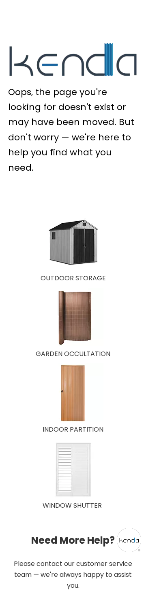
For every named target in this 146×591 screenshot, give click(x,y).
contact (49, 563)
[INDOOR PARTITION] (73, 393)
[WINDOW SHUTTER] (73, 469)
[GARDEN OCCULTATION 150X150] (73, 318)
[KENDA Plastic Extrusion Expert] (73, 59)
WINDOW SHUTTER (72, 505)
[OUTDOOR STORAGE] (73, 242)
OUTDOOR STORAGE (73, 278)
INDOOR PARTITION (73, 429)
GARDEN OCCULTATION (73, 353)
